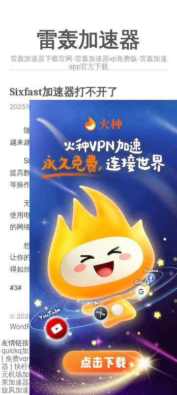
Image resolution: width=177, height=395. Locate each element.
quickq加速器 (21, 350)
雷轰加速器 (88, 40)
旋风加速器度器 (25, 390)
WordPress (27, 326)
